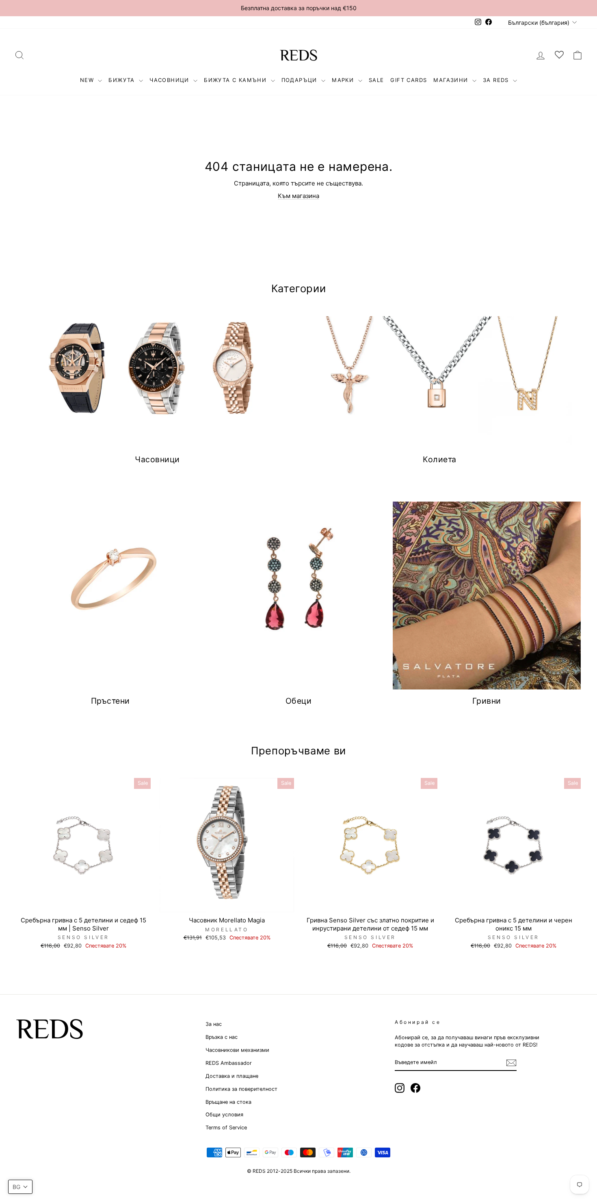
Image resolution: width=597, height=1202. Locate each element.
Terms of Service (226, 1127)
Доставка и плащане (231, 1076)
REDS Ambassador (228, 1063)
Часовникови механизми (237, 1050)
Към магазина (298, 196)
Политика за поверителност (241, 1089)
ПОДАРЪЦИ (300, 80)
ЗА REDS (497, 80)
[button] (20, 1186)
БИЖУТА (122, 80)
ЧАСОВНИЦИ (170, 80)
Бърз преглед (84, 903)
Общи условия (224, 1115)
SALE (376, 80)
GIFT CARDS (408, 80)
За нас (213, 1024)
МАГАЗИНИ (451, 80)
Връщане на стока (228, 1102)
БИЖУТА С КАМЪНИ (236, 80)
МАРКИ (344, 80)
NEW (88, 80)
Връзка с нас (221, 1037)
